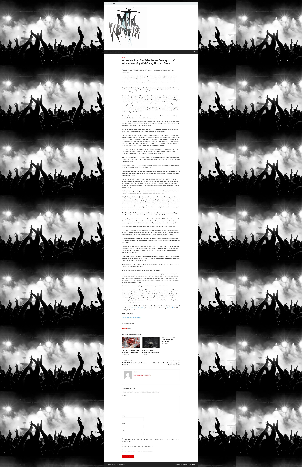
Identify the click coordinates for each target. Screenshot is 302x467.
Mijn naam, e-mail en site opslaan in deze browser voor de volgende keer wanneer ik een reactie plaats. (150, 440)
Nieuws (116, 52)
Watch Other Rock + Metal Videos (131, 317)
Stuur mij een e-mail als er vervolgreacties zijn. (137, 446)
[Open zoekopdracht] (194, 52)
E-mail (124, 423)
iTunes (134, 308)
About (151, 52)
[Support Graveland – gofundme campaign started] (151, 343)
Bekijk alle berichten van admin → (142, 375)
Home (110, 52)
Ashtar (129, 328)
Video (144, 52)
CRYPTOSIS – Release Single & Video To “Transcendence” (130, 351)
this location (170, 308)
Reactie (125, 395)
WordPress (186, 464)
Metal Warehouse (120, 464)
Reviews (123, 52)
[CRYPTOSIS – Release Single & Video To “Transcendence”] (131, 343)
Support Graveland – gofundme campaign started (150, 351)
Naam (124, 416)
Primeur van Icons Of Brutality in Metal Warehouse (168, 339)
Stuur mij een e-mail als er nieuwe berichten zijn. (138, 452)
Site (123, 430)
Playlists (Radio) (135, 52)
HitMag (193, 464)
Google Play (141, 308)
